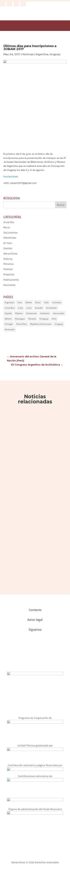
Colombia (56, 302)
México (8, 318)
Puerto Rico (21, 324)
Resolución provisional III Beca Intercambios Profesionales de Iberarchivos (31, 428)
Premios (8, 269)
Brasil (38, 302)
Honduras (44, 313)
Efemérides (9, 237)
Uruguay (54, 54)
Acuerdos (8, 222)
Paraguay (43, 318)
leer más (15, 452)
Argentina (41, 54)
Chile (46, 302)
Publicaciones (11, 279)
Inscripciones (10, 176)
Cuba (20, 307)
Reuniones (9, 285)
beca (20, 302)
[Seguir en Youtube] (23, 3)
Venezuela (10, 329)
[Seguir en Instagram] (9, 3)
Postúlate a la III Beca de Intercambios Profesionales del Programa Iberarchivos (31, 482)
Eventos (7, 248)
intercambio (58, 313)
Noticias (28, 54)
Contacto (35, 610)
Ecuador (39, 307)
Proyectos (8, 274)
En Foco (7, 243)
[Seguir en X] (16, 3)
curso (29, 307)
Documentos (10, 232)
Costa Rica (10, 307)
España (8, 313)
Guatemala (31, 313)
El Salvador (51, 307)
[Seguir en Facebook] (2, 3)
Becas (6, 227)
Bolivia (28, 302)
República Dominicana (40, 324)
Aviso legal (35, 620)
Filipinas (19, 313)
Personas (8, 263)
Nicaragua (20, 318)
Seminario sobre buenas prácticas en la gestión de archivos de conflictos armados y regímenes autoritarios (33, 545)
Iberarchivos (10, 253)
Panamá (32, 318)
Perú (54, 318)
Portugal (9, 324)
